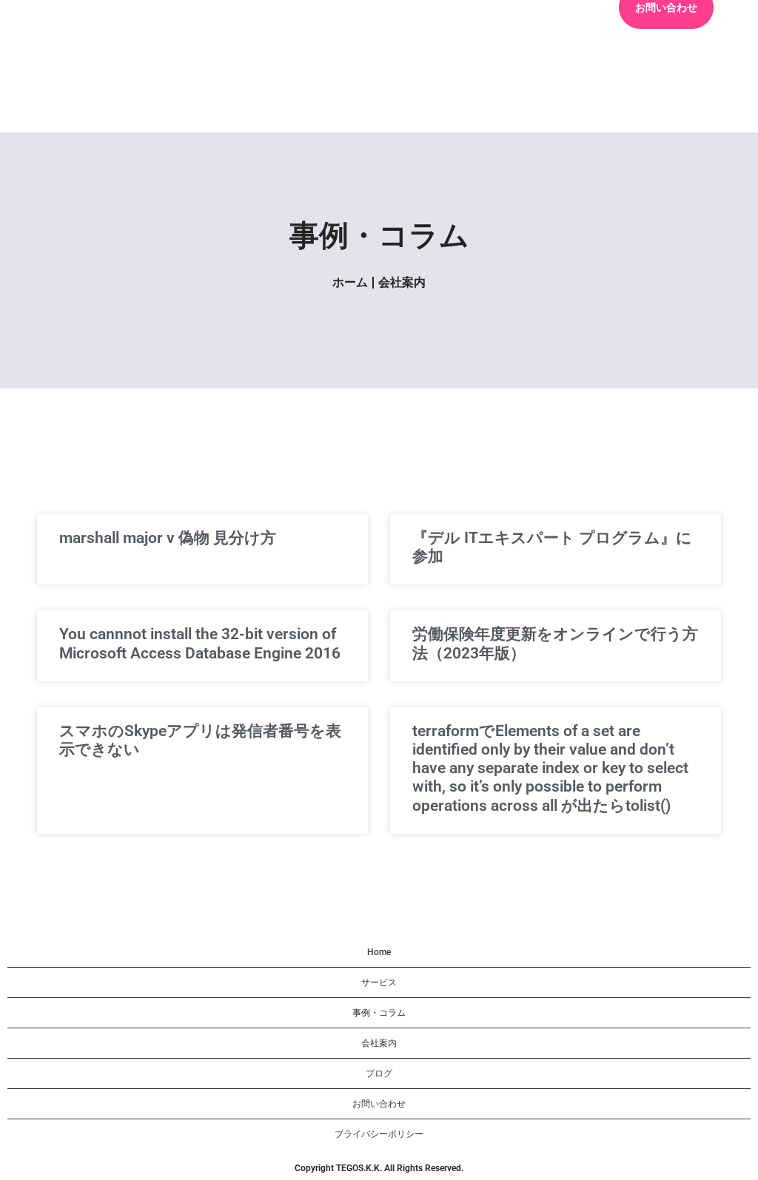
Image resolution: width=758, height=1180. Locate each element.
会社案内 (402, 282)
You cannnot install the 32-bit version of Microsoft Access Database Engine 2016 (200, 643)
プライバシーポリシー (379, 1134)
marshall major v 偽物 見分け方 (167, 538)
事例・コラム (379, 1013)
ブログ (379, 1073)
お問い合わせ (379, 1104)
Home (379, 952)
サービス (379, 982)
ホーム (350, 282)
